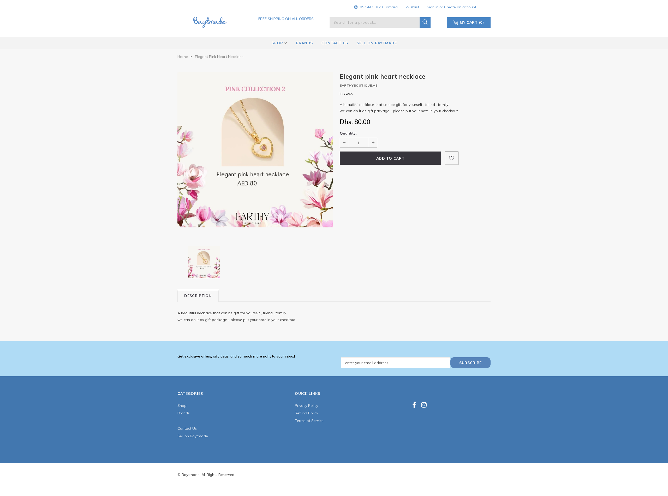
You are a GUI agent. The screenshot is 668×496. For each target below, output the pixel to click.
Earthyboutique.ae (358, 85)
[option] (255, 149)
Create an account (460, 7)
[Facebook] (414, 405)
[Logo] (209, 21)
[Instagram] (424, 405)
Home (182, 56)
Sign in (433, 7)
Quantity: (348, 133)
